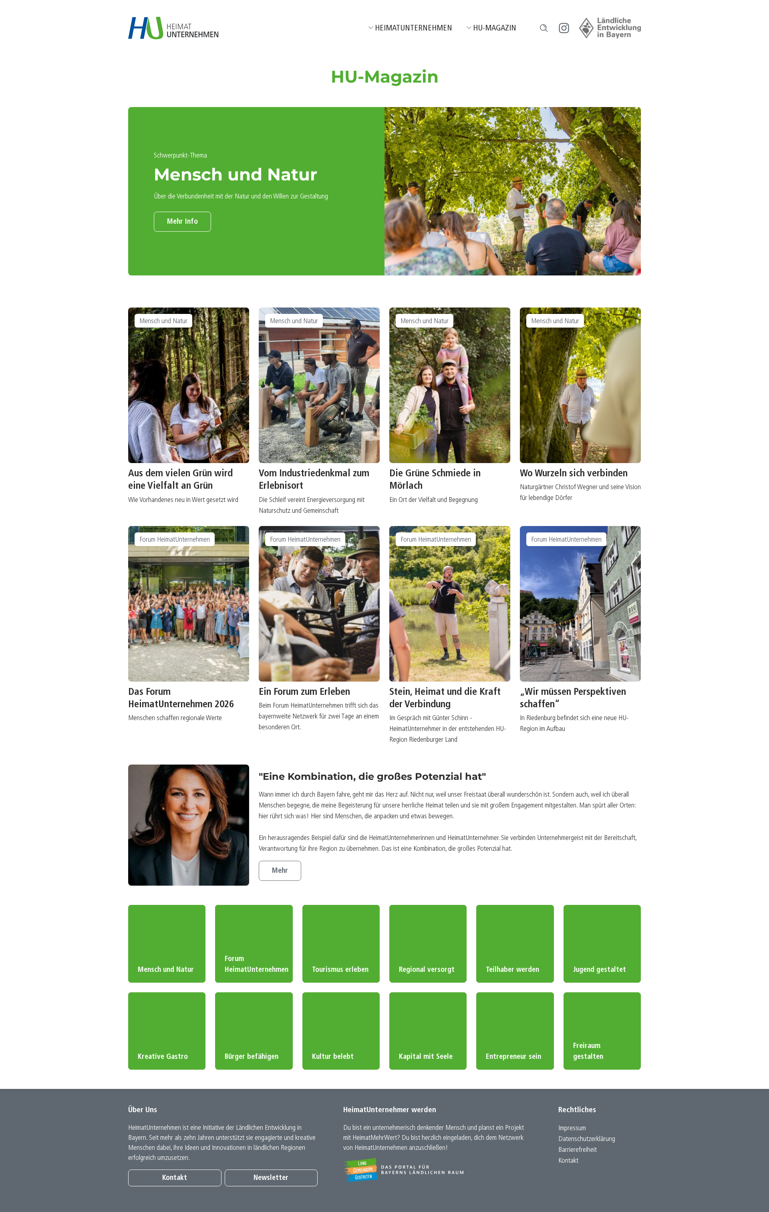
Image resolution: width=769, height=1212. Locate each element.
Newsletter (271, 1178)
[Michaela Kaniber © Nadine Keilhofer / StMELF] (188, 825)
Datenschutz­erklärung (586, 1139)
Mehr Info (182, 222)
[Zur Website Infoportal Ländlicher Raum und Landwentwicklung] (438, 1170)
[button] (543, 28)
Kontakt (174, 1178)
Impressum (572, 1128)
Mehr (280, 871)
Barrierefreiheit (577, 1150)
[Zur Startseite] (173, 28)
